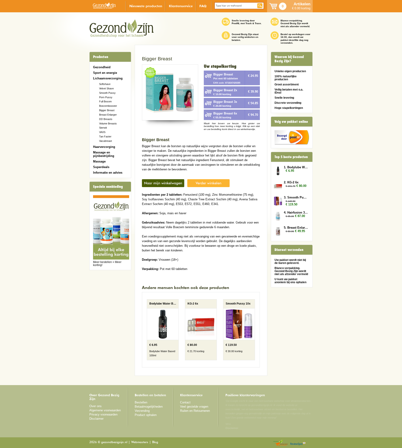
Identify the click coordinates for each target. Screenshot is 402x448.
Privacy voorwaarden (103, 414)
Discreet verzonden (289, 250)
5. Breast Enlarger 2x (296, 227)
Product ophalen (146, 415)
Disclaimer (96, 418)
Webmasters (139, 442)
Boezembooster (108, 105)
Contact (185, 402)
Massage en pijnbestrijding (103, 154)
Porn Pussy (105, 97)
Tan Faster (105, 136)
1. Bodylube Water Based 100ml (296, 167)
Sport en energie (105, 73)
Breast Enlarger (108, 114)
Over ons (95, 406)
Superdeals (101, 167)
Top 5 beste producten (291, 157)
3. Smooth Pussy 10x (296, 197)
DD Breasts (105, 119)
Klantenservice (181, 6)
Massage (99, 161)
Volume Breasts (108, 123)
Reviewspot (298, 443)
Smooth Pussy (107, 92)
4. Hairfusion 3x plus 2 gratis (296, 212)
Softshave (105, 84)
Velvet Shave (106, 88)
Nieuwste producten (145, 6)
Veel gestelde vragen (194, 406)
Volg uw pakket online (291, 122)
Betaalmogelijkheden (149, 406)
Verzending (142, 410)
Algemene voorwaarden (105, 410)
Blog (155, 442)
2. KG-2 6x (291, 182)
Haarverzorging (104, 147)
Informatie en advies (107, 172)
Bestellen (141, 402)
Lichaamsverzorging (108, 78)
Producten (100, 57)
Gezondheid (102, 67)
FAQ (203, 6)
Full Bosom (105, 101)
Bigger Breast (106, 110)
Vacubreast (105, 141)
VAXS (102, 132)
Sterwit (103, 127)
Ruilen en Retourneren (195, 410)
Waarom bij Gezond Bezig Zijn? (289, 59)
